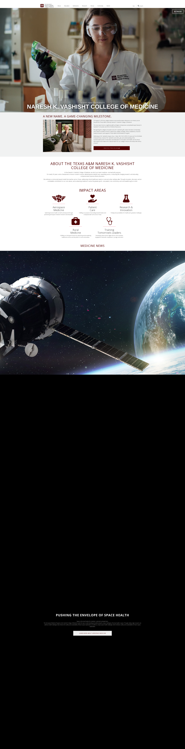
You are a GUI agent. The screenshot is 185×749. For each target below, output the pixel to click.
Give (134, 6)
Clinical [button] (92, 6)
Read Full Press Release (111, 148)
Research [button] (84, 6)
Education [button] (66, 6)
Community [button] (100, 6)
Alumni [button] (108, 6)
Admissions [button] (76, 6)
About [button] (59, 6)
